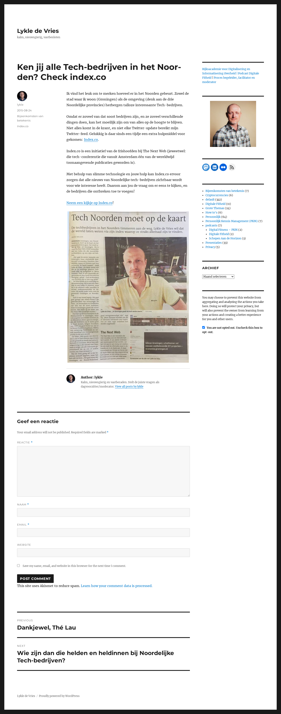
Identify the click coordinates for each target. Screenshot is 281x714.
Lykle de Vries (38, 30)
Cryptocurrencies (217, 195)
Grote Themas (215, 208)
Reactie (25, 442)
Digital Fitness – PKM (223, 230)
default (210, 199)
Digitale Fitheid (215, 204)
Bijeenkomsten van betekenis (225, 191)
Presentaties (214, 243)
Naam (23, 504)
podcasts (211, 225)
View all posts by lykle (129, 386)
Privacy (210, 247)
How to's (211, 212)
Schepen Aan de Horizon (225, 238)
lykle (20, 104)
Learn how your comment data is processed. (116, 586)
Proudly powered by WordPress (59, 696)
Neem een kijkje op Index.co (89, 203)
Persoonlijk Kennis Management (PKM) (232, 221)
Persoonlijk (213, 217)
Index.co (91, 139)
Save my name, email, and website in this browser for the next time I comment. (74, 566)
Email (23, 524)
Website (24, 544)
